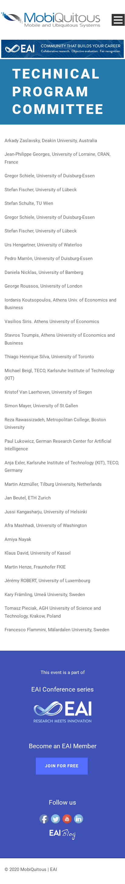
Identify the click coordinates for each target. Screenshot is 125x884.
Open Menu (118, 20)
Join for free (62, 765)
